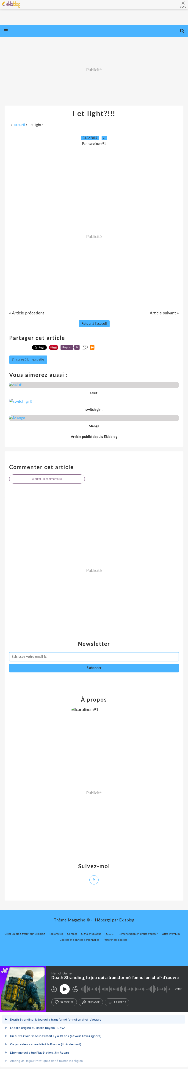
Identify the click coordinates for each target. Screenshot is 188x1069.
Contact (72, 933)
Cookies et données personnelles (79, 939)
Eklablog (126, 920)
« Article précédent (26, 313)
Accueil (19, 125)
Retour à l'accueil (94, 323)
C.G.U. (110, 933)
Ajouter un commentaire (47, 479)
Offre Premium (171, 933)
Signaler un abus (91, 933)
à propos (120, 1002)
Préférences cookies (115, 939)
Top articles (56, 933)
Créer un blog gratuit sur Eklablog (25, 933)
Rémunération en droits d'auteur (138, 933)
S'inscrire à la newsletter (28, 359)
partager (94, 1002)
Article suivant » (164, 313)
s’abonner (67, 1002)
